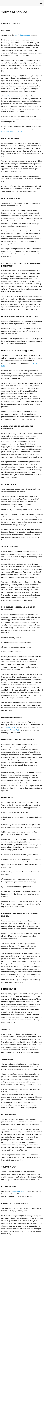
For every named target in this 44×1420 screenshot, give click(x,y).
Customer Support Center (11, 131)
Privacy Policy (11, 727)
